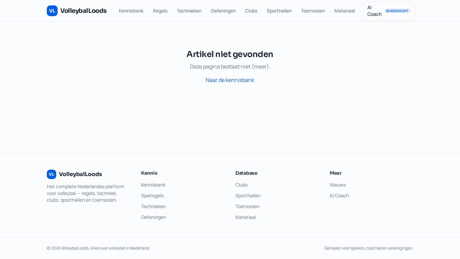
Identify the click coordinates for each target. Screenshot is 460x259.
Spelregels (152, 195)
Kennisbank (131, 10)
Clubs (251, 10)
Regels (160, 10)
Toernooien (313, 10)
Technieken (189, 10)
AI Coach (388, 10)
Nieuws (338, 184)
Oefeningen (223, 10)
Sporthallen (279, 10)
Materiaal (344, 10)
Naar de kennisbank (230, 80)
